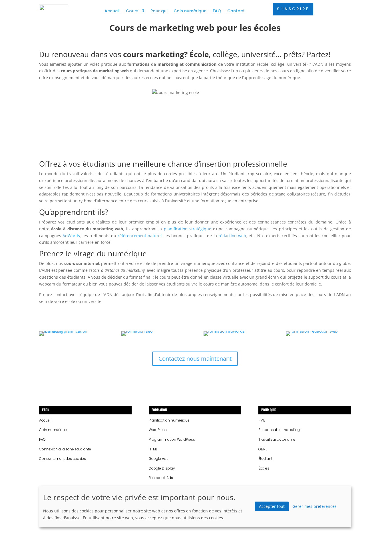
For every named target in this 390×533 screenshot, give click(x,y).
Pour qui (158, 11)
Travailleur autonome (276, 439)
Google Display (162, 468)
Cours (132, 11)
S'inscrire (293, 9)
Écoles (263, 468)
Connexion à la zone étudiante (65, 449)
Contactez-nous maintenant (195, 358)
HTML (153, 449)
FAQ (217, 11)
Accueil (112, 11)
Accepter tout (272, 506)
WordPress (158, 429)
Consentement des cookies (62, 458)
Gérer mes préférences (314, 506)
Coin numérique (190, 11)
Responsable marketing (279, 429)
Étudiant (265, 458)
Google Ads (158, 458)
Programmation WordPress (172, 439)
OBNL (262, 449)
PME (261, 420)
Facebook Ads (161, 477)
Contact (236, 11)
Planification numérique (169, 420)
